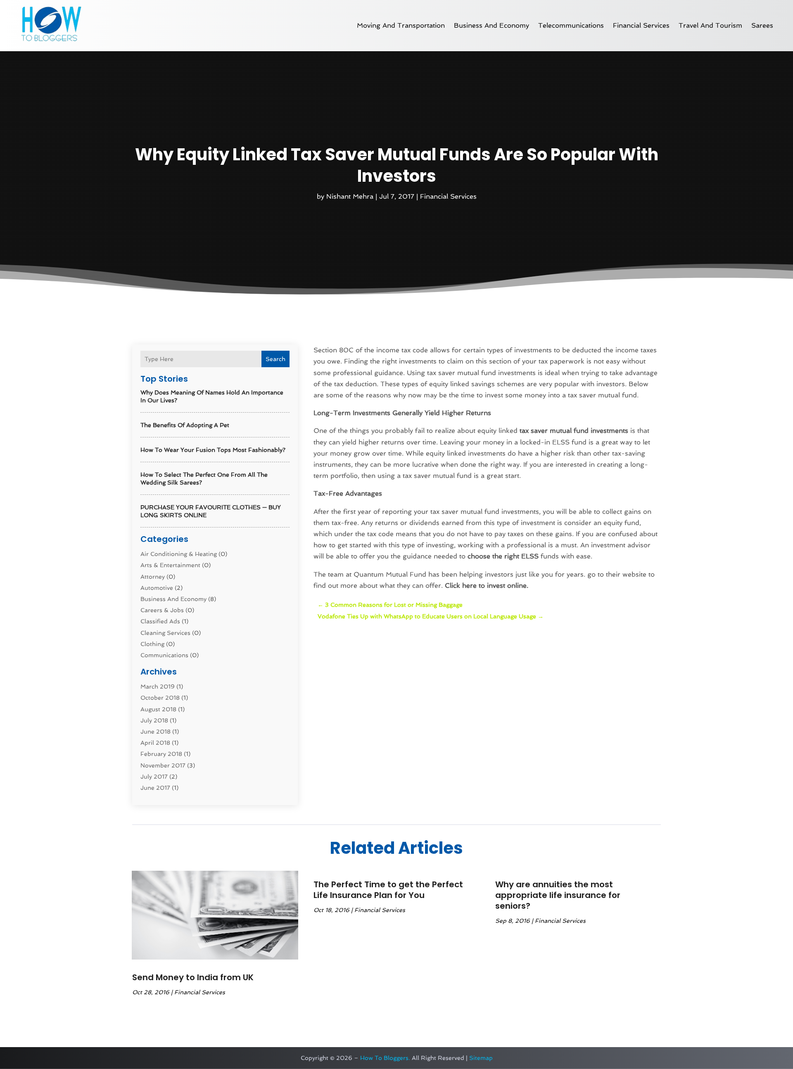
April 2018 (155, 742)
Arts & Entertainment (170, 565)
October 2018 (160, 697)
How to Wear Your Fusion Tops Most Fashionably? (212, 450)
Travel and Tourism (710, 25)
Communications (164, 655)
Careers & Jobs (162, 610)
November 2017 (162, 765)
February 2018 (161, 754)
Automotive (156, 587)
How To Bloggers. (385, 1058)
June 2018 (155, 731)
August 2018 (158, 709)
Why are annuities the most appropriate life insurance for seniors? (557, 895)
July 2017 (154, 776)
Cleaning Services (165, 633)
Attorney (152, 576)
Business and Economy (491, 25)
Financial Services (641, 25)
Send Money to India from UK (193, 977)
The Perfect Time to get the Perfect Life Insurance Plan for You (388, 890)
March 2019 (157, 686)
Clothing (152, 644)
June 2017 (155, 787)
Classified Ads (160, 621)
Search (275, 359)
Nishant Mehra (349, 196)
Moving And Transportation (401, 25)
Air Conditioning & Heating (178, 554)
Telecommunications (571, 25)
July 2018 (154, 720)
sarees (762, 25)
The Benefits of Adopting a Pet (184, 425)
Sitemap (481, 1058)
